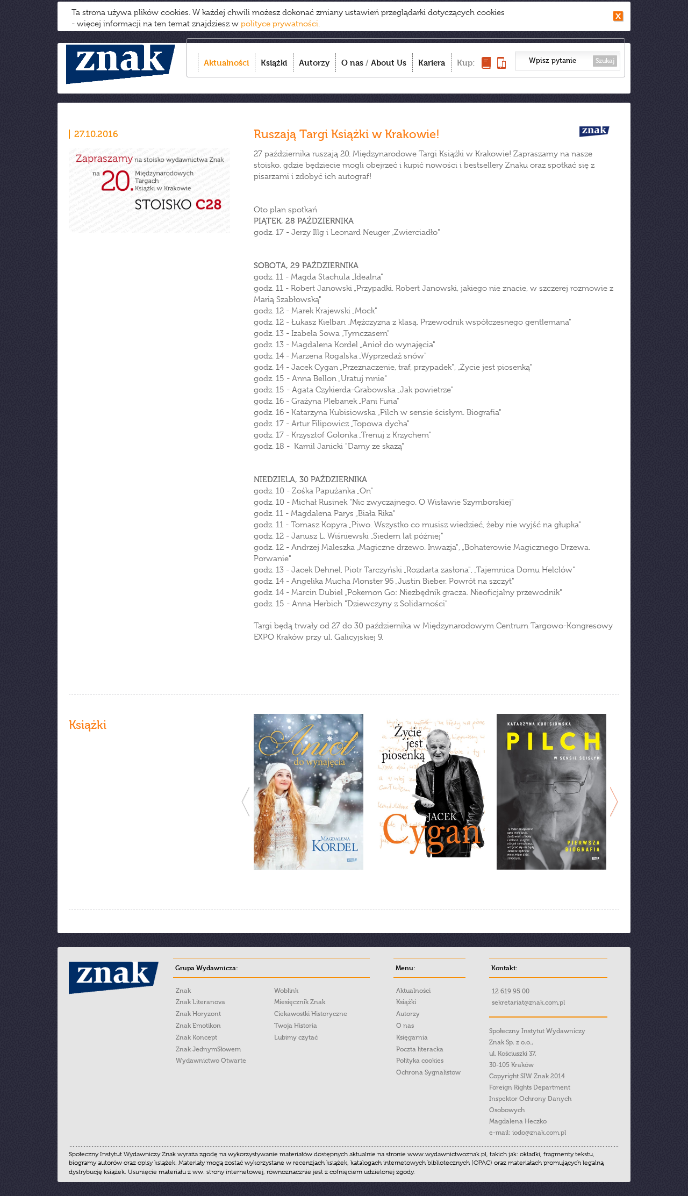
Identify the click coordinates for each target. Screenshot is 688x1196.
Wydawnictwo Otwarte (211, 1060)
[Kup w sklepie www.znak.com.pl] (308, 867)
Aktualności (226, 63)
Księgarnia (412, 1037)
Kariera (431, 63)
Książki (274, 63)
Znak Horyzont (198, 1014)
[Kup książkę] (486, 65)
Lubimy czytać (296, 1037)
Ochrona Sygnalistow (428, 1072)
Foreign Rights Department (529, 1087)
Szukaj (605, 61)
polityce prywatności (279, 23)
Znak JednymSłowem (208, 1049)
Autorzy (314, 63)
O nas (352, 63)
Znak (183, 990)
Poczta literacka (419, 1049)
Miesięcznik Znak (299, 1002)
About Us (388, 63)
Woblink (286, 990)
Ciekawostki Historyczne (310, 1014)
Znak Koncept (196, 1037)
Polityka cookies (419, 1060)
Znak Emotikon (198, 1025)
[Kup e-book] (501, 65)
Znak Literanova (200, 1002)
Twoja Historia (295, 1025)
